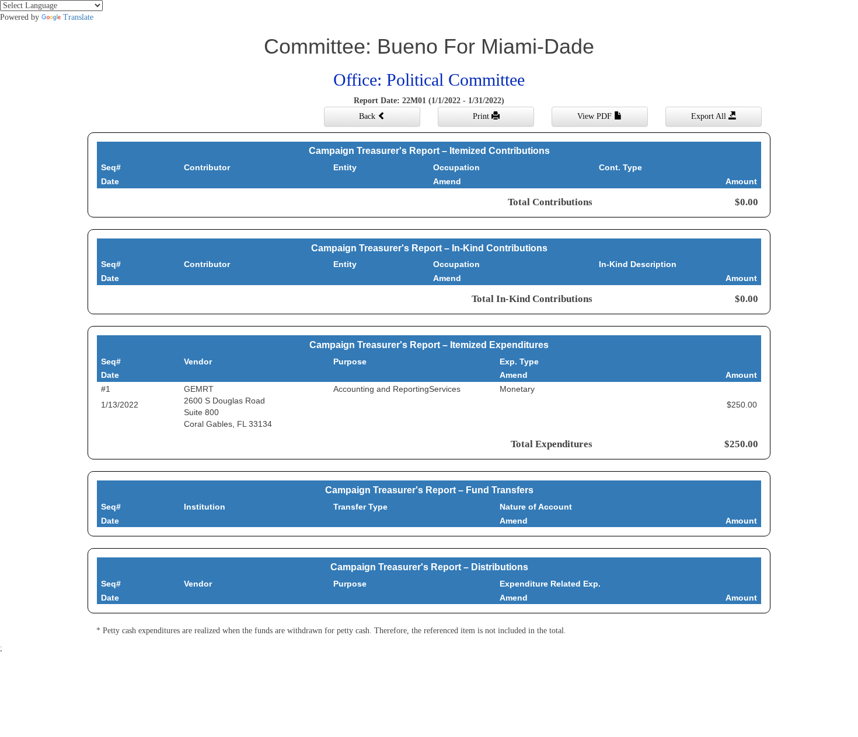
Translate (78, 17)
